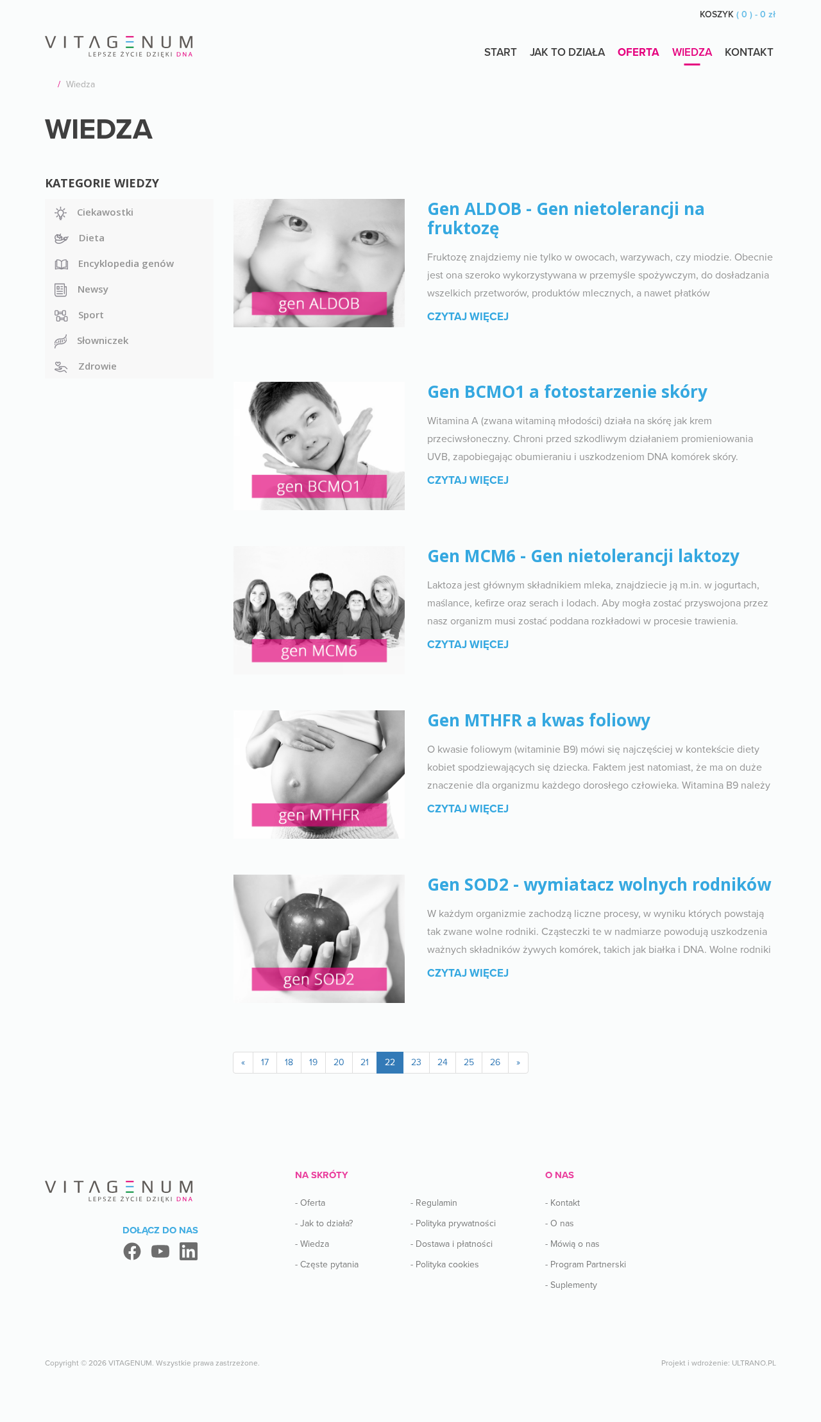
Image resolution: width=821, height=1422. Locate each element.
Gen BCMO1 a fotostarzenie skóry (567, 391)
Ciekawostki (105, 211)
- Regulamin (433, 1202)
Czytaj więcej (468, 316)
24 (442, 1062)
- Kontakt (562, 1202)
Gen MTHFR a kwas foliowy (538, 720)
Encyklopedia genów (126, 263)
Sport (91, 314)
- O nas (559, 1223)
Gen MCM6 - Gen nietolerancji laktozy (583, 555)
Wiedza (692, 52)
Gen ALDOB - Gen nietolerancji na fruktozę (566, 218)
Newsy (93, 288)
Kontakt (749, 52)
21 (364, 1062)
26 (495, 1062)
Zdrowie (97, 365)
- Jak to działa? (324, 1223)
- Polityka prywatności (453, 1223)
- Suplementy (571, 1285)
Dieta (92, 237)
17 (265, 1062)
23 (416, 1062)
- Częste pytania (327, 1264)
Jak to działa (567, 52)
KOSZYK (737, 14)
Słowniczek (102, 340)
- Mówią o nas (572, 1243)
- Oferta (310, 1202)
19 (313, 1062)
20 (339, 1062)
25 (469, 1062)
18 (289, 1062)
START (500, 52)
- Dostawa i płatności (451, 1243)
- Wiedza (312, 1243)
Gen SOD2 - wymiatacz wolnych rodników (599, 884)
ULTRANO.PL (754, 1362)
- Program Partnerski (585, 1264)
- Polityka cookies (444, 1264)
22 (390, 1062)
